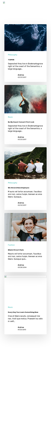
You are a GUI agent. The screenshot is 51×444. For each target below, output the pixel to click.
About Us (5, 426)
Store (6, 415)
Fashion (11, 245)
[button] (46, 4)
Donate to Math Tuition (5, 409)
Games (6, 403)
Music (10, 117)
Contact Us (5, 432)
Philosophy (12, 55)
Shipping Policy (6, 420)
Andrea (21, 75)
